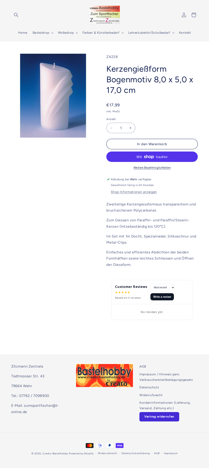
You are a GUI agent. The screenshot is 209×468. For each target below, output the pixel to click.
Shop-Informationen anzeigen (134, 192)
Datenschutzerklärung (136, 453)
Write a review (162, 296)
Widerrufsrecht (150, 395)
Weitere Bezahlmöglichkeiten (152, 167)
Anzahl (111, 119)
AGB (142, 366)
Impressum (171, 453)
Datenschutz (149, 387)
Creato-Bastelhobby (55, 453)
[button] (16, 15)
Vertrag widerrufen (159, 416)
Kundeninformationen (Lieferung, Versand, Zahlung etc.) (164, 405)
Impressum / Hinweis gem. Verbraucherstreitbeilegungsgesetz (166, 377)
